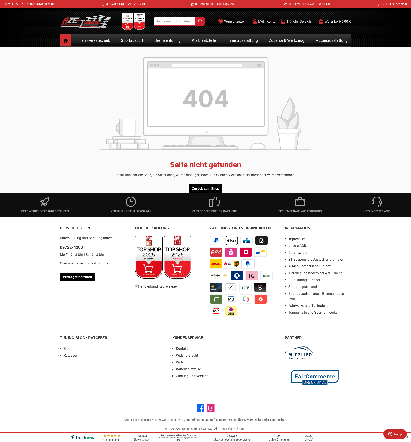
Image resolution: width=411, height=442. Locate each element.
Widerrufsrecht (187, 355)
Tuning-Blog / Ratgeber (83, 337)
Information (297, 228)
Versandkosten (194, 419)
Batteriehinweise (188, 369)
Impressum (296, 239)
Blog (67, 349)
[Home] (65, 40)
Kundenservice (187, 337)
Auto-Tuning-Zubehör (304, 280)
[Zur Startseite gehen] (86, 21)
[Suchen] (200, 21)
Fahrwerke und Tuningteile (308, 306)
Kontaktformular (97, 263)
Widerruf (182, 362)
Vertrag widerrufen (77, 277)
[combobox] (174, 21)
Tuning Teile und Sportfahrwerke (312, 312)
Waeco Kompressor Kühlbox (309, 266)
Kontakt (182, 349)
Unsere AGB (297, 246)
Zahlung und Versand (192, 376)
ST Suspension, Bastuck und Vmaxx (315, 259)
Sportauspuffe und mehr (306, 287)
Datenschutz (297, 253)
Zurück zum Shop (205, 189)
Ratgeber (70, 355)
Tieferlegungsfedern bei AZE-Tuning (315, 273)
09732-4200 (71, 247)
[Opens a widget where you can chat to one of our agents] (395, 434)
